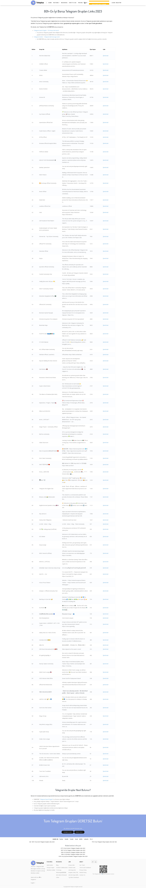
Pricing (80, 2)
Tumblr (71, 839)
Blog (57, 865)
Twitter (61, 839)
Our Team (82, 865)
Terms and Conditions (85, 867)
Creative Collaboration (62, 867)
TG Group (58, 870)
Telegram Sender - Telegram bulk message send (47, 37)
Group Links (71, 865)
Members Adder (51, 870)
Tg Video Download (73, 877)
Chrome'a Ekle (68, 832)
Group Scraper (50, 867)
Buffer (81, 839)
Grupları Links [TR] (73, 872)
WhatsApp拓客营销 (61, 872)
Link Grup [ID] (72, 870)
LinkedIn (86, 839)
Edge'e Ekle (79, 832)
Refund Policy (83, 872)
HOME (50, 2)
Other (57, 877)
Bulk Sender (50, 865)
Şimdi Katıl (105, 55)
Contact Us (82, 875)
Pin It (91, 839)
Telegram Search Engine (46, 799)
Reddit (66, 839)
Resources (64, 2)
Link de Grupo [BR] (73, 875)
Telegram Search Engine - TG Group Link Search (46, 30)
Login (113, 2)
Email (76, 839)
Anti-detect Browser (61, 875)
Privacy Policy (83, 870)
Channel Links (71, 867)
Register (118, 2)
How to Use (72, 2)
